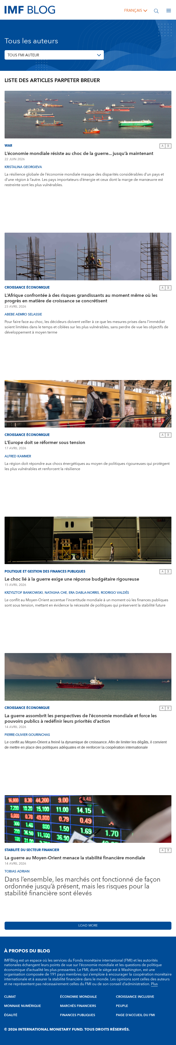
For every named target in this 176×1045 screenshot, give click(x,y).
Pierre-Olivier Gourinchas (27, 735)
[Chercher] (156, 10)
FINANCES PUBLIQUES (77, 1015)
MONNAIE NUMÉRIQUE (22, 1006)
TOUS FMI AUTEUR (23, 55)
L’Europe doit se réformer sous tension (45, 442)
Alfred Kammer (18, 456)
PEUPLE (122, 1006)
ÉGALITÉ (10, 1015)
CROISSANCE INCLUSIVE (135, 997)
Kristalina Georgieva (23, 167)
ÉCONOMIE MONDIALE (78, 997)
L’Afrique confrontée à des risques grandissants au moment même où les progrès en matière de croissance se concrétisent (81, 298)
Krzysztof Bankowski (24, 593)
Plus (154, 984)
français (133, 10)
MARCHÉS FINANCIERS (78, 1006)
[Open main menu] (168, 10)
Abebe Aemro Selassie (23, 314)
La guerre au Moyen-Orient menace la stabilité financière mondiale (75, 858)
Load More (88, 925)
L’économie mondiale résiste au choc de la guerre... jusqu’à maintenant (79, 153)
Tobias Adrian (17, 871)
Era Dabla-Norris (84, 593)
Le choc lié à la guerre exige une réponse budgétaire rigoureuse (72, 579)
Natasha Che (56, 593)
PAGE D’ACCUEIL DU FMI (135, 1015)
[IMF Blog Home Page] (30, 9)
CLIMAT (10, 997)
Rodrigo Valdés (115, 593)
